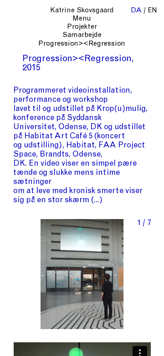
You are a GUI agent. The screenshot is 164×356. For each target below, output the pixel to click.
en (152, 10)
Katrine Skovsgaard (82, 10)
